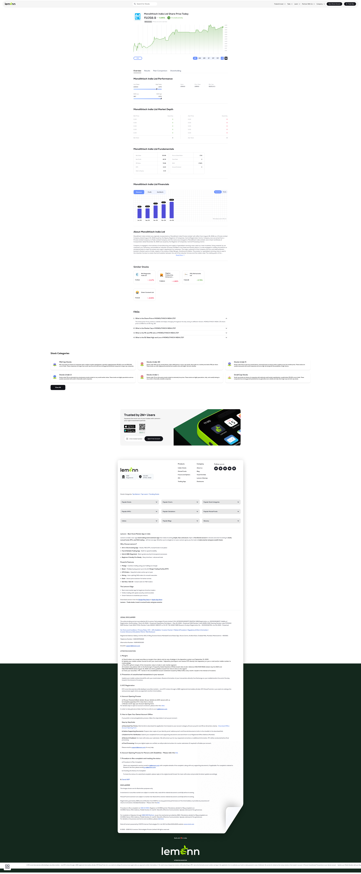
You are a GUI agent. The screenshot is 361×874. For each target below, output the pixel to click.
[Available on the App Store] (129, 426)
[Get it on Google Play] (129, 430)
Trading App (182, 481)
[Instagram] (220, 468)
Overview (137, 71)
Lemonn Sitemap (202, 478)
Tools (288, 4)
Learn (296, 4)
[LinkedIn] (234, 468)
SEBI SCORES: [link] (145, 808)
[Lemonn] (129, 469)
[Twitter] (216, 468)
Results (147, 71)
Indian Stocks (182, 468)
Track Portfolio (201, 475)
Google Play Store (144, 599)
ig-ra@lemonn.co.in (149, 767)
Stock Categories (60, 353)
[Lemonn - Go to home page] (10, 3)
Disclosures (200, 481)
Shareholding (175, 71)
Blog (198, 471)
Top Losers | (144, 494)
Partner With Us (307, 4)
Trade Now (351, 4)
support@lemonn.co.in (133, 646)
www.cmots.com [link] (189, 824)
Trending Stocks (154, 494)
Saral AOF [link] (126, 779)
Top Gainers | (136, 494)
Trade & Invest (278, 4)
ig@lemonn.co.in (162, 709)
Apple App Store (157, 599)
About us (199, 468)
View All (58, 387)
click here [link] (161, 819)
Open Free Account (154, 439)
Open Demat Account (334, 4)
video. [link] (163, 705)
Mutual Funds (182, 471)
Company (320, 4)
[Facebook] (225, 468)
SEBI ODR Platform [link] (148, 815)
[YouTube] (229, 468)
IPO (179, 478)
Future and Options (184, 475)
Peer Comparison (160, 71)
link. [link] (176, 753)
